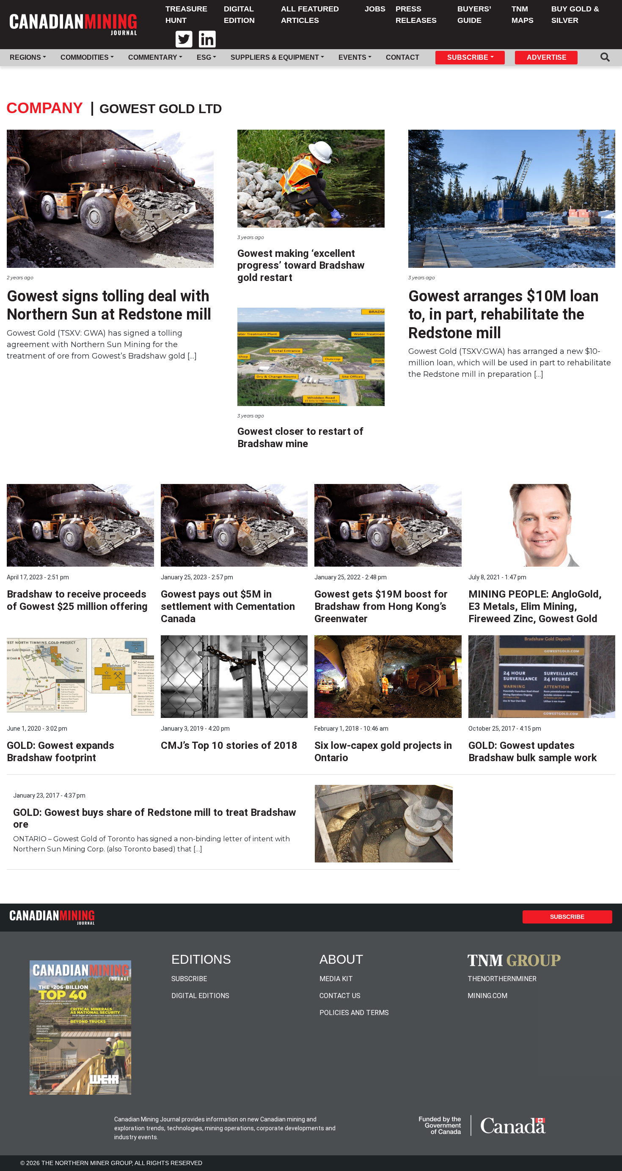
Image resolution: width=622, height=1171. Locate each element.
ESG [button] (204, 57)
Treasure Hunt (186, 15)
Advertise (547, 57)
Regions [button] (25, 57)
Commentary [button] (152, 57)
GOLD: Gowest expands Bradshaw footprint (60, 752)
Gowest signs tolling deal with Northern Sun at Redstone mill (109, 305)
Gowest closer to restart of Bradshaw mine (300, 438)
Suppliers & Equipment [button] (275, 57)
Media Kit (336, 979)
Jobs (375, 9)
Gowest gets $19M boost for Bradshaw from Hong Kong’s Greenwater (381, 606)
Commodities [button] (85, 57)
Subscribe (567, 916)
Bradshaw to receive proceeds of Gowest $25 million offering (77, 600)
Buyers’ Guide (474, 15)
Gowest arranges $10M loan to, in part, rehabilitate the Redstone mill (503, 314)
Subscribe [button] (467, 57)
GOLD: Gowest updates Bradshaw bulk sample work (532, 752)
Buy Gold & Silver (575, 15)
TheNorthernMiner (502, 979)
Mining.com (487, 996)
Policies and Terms (354, 1013)
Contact (402, 57)
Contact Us (340, 996)
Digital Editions (200, 996)
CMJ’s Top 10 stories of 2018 (229, 745)
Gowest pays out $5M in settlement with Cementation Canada (228, 606)
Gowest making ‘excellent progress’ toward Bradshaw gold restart (301, 266)
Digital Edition (239, 15)
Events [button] (352, 57)
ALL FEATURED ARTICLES (310, 15)
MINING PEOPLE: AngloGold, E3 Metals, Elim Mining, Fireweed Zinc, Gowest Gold (535, 606)
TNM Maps (523, 15)
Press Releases (416, 15)
